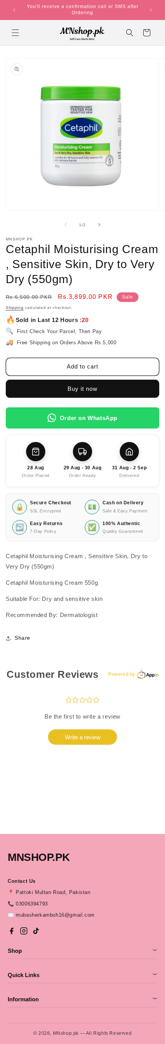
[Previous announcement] (14, 10)
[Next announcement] (150, 10)
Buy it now (82, 388)
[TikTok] (36, 931)
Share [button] (22, 638)
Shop (82, 950)
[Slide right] (99, 224)
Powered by (121, 674)
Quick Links (82, 975)
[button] (15, 32)
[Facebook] (11, 931)
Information (82, 999)
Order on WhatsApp (88, 418)
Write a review (83, 737)
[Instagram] (24, 931)
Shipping (15, 307)
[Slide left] (65, 224)
